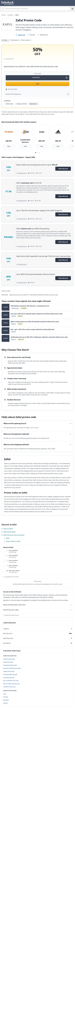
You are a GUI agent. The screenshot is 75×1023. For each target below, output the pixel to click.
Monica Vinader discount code (11, 684)
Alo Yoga (5, 697)
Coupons (10, 15)
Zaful (7, 538)
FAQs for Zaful (8, 529)
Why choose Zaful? (10, 532)
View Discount (63, 169)
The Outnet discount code (10, 674)
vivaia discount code (8, 677)
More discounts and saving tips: (14, 535)
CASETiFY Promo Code (9, 687)
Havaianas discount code (10, 665)
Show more (37, 581)
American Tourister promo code (12, 668)
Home (3, 15)
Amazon (5, 703)
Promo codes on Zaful (13, 541)
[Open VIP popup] (68, 94)
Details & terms (22, 173)
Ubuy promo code (8, 662)
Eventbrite (6, 700)
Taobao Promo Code (8, 671)
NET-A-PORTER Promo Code (10, 680)
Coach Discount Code (9, 659)
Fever (4, 694)
